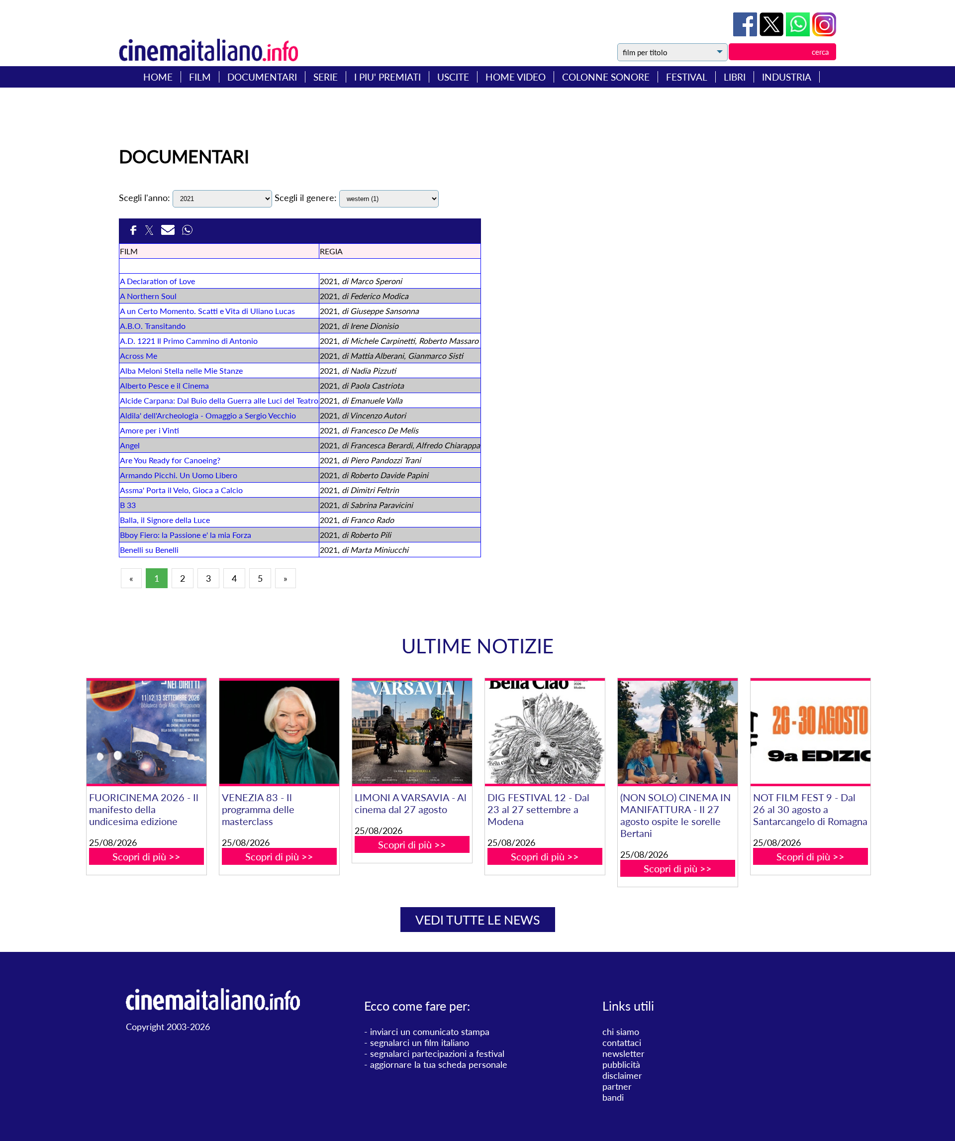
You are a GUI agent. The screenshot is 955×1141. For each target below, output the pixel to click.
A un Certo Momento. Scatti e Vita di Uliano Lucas (207, 310)
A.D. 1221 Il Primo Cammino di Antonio (189, 340)
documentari (262, 77)
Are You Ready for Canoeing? (170, 460)
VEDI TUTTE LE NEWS (477, 919)
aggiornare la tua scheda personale (438, 1064)
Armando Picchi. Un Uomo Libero (178, 475)
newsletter (623, 1053)
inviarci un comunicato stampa (429, 1031)
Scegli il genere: (306, 197)
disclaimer (622, 1075)
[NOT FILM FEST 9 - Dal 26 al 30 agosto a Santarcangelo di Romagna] (810, 732)
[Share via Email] (169, 232)
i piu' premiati (387, 77)
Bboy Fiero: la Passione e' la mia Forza (185, 534)
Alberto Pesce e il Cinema (164, 385)
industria (786, 77)
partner (617, 1086)
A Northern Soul (148, 296)
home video (515, 77)
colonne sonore (606, 77)
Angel (130, 445)
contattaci (621, 1042)
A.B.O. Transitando (153, 325)
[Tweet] (773, 32)
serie (325, 77)
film (200, 77)
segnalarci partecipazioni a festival (437, 1053)
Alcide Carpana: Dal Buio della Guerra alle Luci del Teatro (219, 400)
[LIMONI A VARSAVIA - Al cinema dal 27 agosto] (412, 732)
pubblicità (621, 1064)
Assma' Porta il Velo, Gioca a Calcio (181, 490)
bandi (613, 1097)
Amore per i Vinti (149, 430)
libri (735, 77)
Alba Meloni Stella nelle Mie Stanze (181, 370)
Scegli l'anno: (144, 197)
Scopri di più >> (146, 856)
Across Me (138, 355)
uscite (453, 77)
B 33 (128, 505)
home (158, 77)
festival (686, 77)
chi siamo (620, 1031)
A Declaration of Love (157, 281)
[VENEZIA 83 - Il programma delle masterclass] (279, 732)
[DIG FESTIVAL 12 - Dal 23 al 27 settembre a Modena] (544, 732)
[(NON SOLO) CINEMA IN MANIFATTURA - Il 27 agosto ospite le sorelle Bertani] (677, 732)
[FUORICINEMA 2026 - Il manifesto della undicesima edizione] (146, 732)
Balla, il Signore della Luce (165, 519)
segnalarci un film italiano (419, 1042)
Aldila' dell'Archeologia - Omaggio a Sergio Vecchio (208, 415)
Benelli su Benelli (149, 549)
